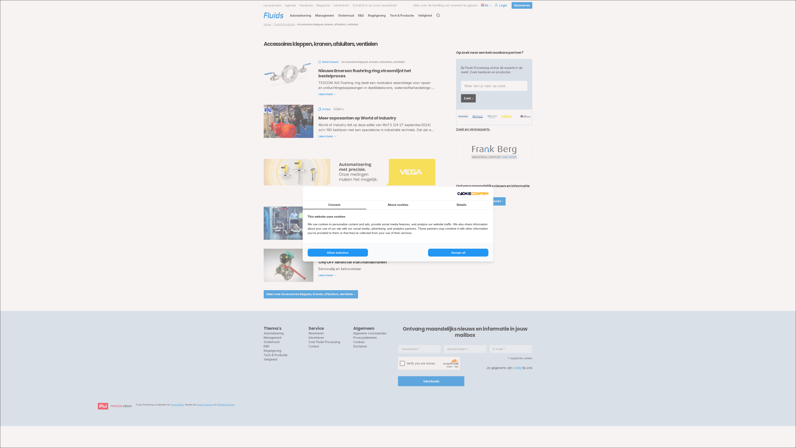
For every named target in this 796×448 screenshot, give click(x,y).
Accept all (458, 252)
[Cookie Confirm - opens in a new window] (472, 193)
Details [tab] (461, 204)
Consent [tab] (334, 204)
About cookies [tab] (398, 204)
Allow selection (338, 252)
